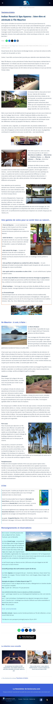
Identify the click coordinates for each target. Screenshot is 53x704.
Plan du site (26, 699)
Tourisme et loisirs (31, 7)
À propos (20, 699)
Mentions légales (33, 699)
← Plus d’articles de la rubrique (14, 678)
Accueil (20, 7)
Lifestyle (24, 7)
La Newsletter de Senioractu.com (26, 689)
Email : (9, 609)
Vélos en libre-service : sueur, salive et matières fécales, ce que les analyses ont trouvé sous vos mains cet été (39, 668)
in (30, 630)
